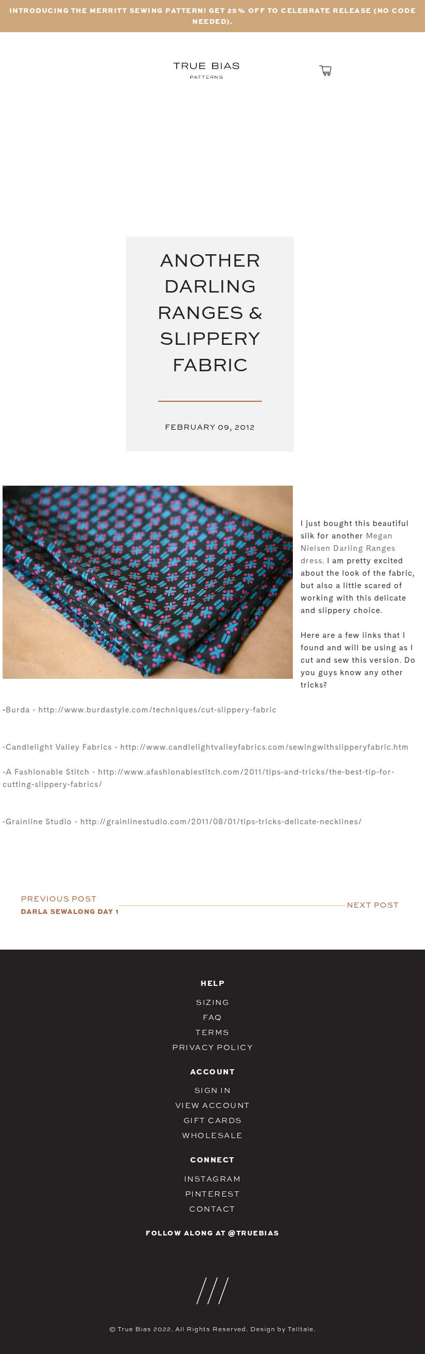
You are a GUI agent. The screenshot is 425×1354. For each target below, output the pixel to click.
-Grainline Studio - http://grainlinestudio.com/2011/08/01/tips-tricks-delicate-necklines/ (182, 822)
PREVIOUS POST (59, 898)
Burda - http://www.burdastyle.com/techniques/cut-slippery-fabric (141, 711)
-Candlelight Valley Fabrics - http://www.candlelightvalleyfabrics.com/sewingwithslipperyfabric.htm (206, 748)
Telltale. (302, 1329)
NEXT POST (373, 904)
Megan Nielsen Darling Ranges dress (348, 549)
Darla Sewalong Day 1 (70, 911)
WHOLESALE (212, 1135)
